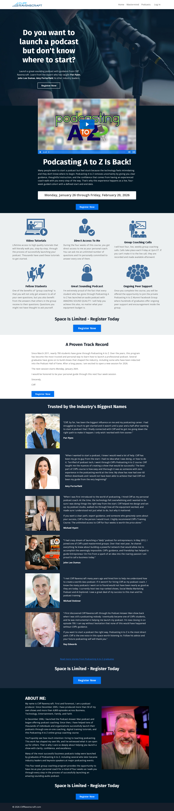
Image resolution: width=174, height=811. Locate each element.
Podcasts (146, 4)
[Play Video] (40, 152)
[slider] (87, 152)
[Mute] (129, 152)
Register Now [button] (48, 85)
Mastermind (133, 4)
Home (121, 4)
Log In (157, 4)
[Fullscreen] (134, 152)
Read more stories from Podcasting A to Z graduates (87, 659)
